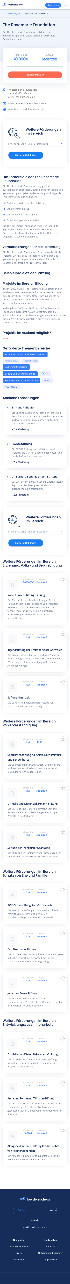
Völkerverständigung (16, 366)
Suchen (52, 1210)
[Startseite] (12, 4)
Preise (19, 1252)
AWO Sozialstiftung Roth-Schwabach (29, 905)
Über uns (19, 1259)
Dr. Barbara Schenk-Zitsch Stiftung (34, 476)
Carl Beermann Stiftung (21, 949)
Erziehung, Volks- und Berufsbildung (25, 354)
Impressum (50, 1259)
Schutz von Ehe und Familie (20, 373)
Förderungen (14, 13)
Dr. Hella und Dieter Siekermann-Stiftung (32, 803)
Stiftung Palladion (23, 407)
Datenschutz (50, 1246)
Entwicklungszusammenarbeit (21, 380)
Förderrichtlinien (35, 74)
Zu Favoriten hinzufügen (63, 579)
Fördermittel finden (25, 155)
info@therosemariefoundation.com (26, 103)
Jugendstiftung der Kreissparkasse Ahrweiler (34, 650)
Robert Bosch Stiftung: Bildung (26, 595)
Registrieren (53, 5)
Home (4, 13)
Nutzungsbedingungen (50, 1252)
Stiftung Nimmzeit (18, 697)
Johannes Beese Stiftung (22, 993)
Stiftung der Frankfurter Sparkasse (28, 848)
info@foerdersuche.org (35, 1227)
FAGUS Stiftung (22, 444)
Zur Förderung (21, 429)
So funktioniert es (19, 1246)
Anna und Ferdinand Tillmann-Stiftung (30, 1098)
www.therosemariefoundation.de (25, 109)
